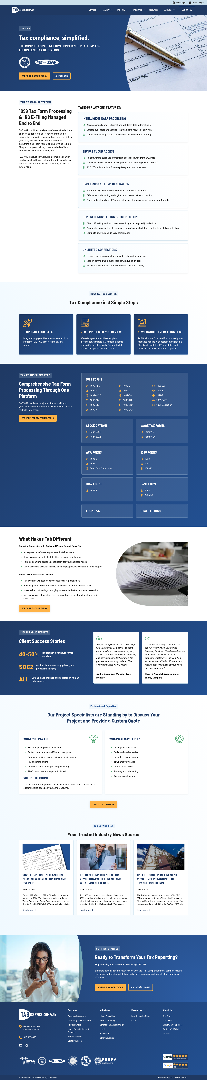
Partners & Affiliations (172, 1029)
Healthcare (104, 1033)
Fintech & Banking (107, 1020)
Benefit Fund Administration (112, 1025)
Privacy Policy (163, 1078)
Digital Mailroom (75, 1041)
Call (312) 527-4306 (140, 987)
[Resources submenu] (159, 9)
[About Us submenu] (173, 9)
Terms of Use (175, 1078)
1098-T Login (198, 2)
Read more (29, 910)
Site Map (184, 1078)
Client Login (61, 76)
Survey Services (75, 1036)
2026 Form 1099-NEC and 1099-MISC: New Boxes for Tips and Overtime (44, 879)
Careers (166, 1033)
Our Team (167, 1020)
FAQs (133, 1020)
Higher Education (107, 1016)
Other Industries (107, 1038)
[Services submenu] (97, 9)
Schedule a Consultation (34, 76)
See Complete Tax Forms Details (38, 418)
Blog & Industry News (140, 1016)
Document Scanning (77, 1016)
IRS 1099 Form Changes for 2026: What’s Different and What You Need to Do (100, 879)
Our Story (167, 1016)
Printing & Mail (74, 1025)
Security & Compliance (172, 1025)
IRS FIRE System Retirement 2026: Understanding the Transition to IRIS (157, 879)
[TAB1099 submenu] (112, 9)
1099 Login (181, 2)
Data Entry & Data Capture (79, 1020)
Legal (102, 1029)
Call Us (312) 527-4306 (103, 804)
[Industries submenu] (143, 9)
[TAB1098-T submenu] (128, 9)
